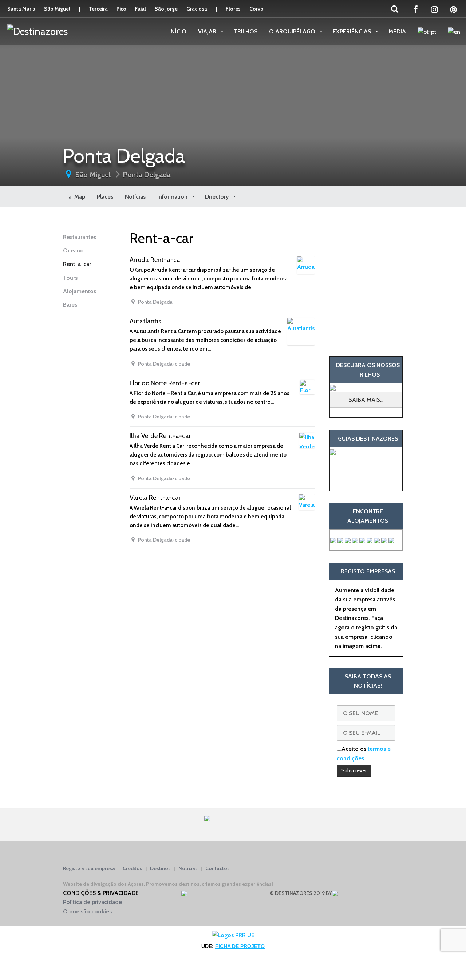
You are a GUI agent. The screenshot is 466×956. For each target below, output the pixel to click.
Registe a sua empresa (89, 868)
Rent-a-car (77, 263)
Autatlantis (145, 321)
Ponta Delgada (146, 174)
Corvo (256, 8)
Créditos (132, 868)
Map (78, 196)
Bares (70, 304)
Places (105, 196)
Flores (233, 8)
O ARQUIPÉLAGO (293, 31)
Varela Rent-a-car (155, 498)
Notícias (135, 196)
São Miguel (57, 8)
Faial (140, 8)
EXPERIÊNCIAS (352, 31)
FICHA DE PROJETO (240, 946)
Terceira (98, 8)
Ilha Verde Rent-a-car (160, 436)
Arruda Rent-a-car (156, 260)
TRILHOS (245, 31)
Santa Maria (21, 8)
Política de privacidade (92, 902)
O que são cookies (87, 911)
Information (173, 196)
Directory (217, 196)
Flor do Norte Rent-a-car (165, 383)
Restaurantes (79, 237)
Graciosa (196, 8)
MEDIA (397, 31)
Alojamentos (79, 291)
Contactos (217, 868)
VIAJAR (208, 31)
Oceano (73, 250)
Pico (121, 8)
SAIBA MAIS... (366, 399)
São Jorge (166, 8)
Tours (70, 277)
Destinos (160, 868)
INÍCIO (177, 31)
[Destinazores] (37, 31)
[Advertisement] (366, 281)
